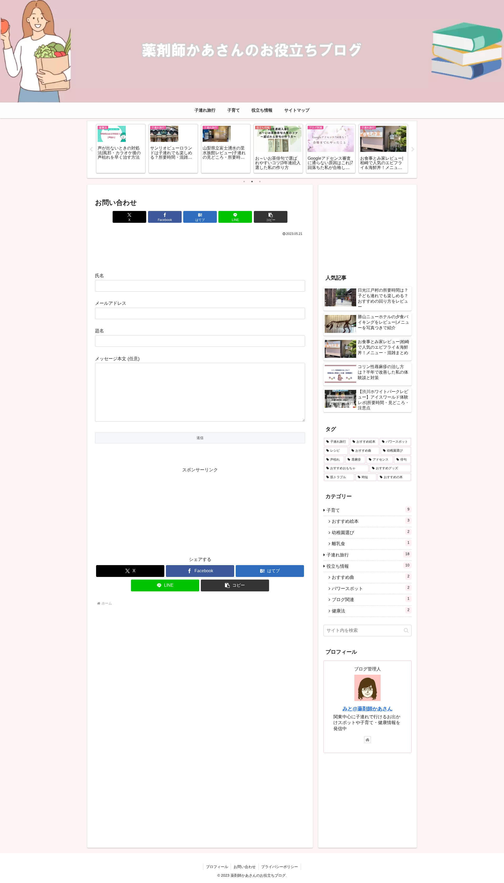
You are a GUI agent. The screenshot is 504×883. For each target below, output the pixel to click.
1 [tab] (244, 181)
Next (413, 149)
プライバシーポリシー (279, 867)
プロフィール (217, 867)
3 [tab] (259, 181)
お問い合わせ (245, 867)
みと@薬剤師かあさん (367, 708)
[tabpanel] (132, 148)
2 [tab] (252, 181)
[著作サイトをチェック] (367, 739)
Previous (91, 149)
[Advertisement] (200, 252)
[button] (270, 217)
